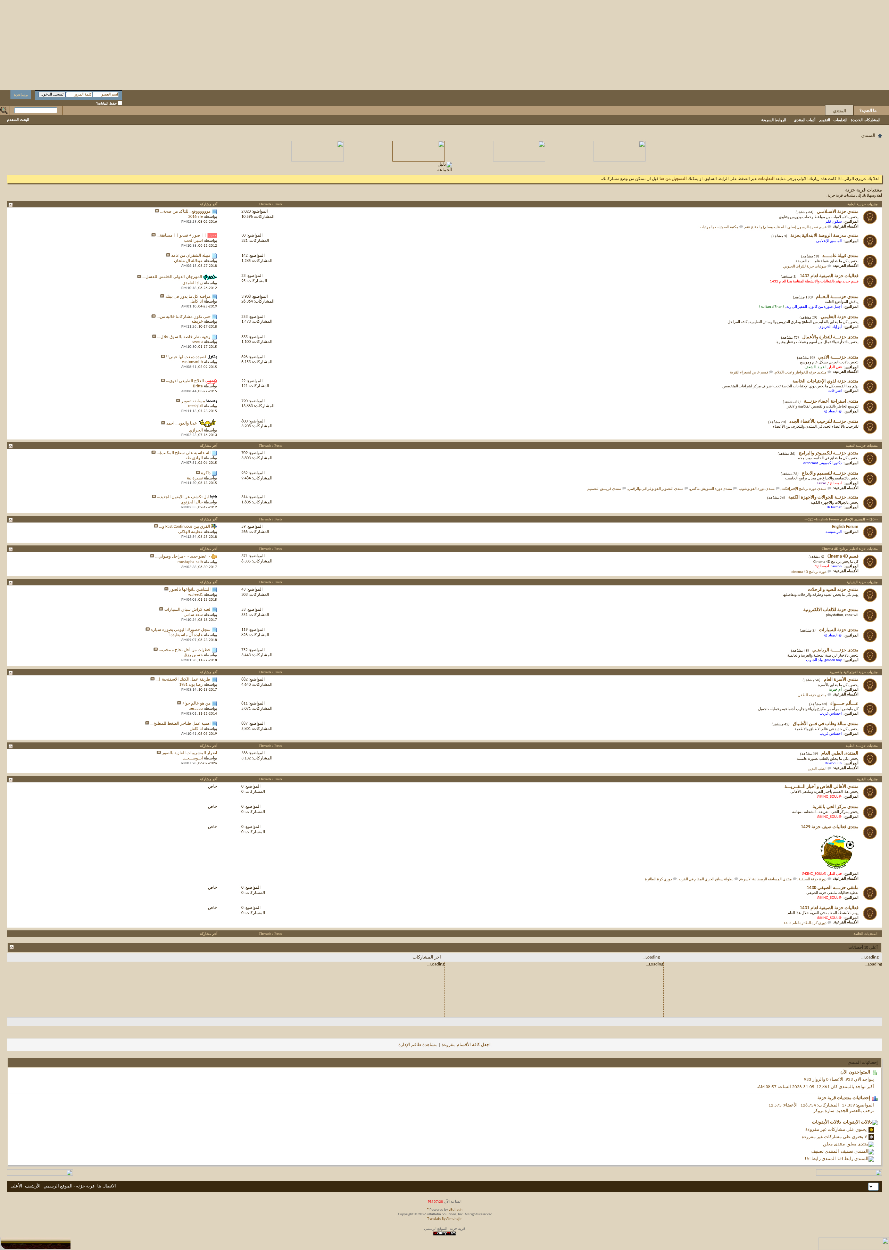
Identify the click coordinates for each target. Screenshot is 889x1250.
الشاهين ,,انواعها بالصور (189, 589)
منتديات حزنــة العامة (862, 204)
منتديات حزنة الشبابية (862, 582)
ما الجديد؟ (867, 110)
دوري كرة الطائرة (658, 879)
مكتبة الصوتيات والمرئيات (719, 227)
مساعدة (21, 94)
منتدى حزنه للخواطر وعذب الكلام (800, 373)
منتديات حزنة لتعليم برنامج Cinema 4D (850, 549)
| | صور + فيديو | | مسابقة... (181, 235)
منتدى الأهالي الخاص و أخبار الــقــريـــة (821, 786)
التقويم (824, 120)
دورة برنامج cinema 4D (808, 572)
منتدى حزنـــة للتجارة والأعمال (830, 337)
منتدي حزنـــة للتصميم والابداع (830, 473)
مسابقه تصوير (193, 401)
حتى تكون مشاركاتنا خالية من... (183, 317)
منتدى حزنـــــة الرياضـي (835, 650)
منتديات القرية (867, 779)
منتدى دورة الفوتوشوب (757, 489)
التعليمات (840, 120)
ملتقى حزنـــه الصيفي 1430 (832, 888)
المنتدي (839, 110)
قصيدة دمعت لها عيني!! (186, 357)
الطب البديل (817, 769)
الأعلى (16, 1186)
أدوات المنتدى (804, 120)
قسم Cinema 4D (843, 556)
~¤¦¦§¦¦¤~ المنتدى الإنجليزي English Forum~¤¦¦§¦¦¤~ (841, 519)
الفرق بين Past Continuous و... (184, 527)
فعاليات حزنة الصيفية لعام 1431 (829, 908)
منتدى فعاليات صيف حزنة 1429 (829, 827)
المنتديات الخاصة (866, 934)
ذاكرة (205, 473)
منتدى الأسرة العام (841, 679)
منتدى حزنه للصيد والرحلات (833, 589)
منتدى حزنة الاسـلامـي (837, 211)
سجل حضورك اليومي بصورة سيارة (180, 630)
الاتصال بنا (106, 1186)
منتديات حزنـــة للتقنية (862, 445)
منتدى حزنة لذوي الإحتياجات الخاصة (825, 381)
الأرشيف (33, 1186)
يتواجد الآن (864, 1079)
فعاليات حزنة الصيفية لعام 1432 (829, 276)
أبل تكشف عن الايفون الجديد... (183, 497)
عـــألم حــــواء (844, 703)
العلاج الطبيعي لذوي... (185, 381)
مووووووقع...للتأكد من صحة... (185, 211)
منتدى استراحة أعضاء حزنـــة (831, 401)
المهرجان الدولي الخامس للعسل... (172, 277)
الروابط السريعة (773, 120)
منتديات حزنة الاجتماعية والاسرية (854, 672)
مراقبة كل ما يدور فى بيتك (187, 297)
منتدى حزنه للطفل (812, 695)
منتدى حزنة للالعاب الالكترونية (830, 610)
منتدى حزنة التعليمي (839, 317)
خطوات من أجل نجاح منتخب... (184, 650)
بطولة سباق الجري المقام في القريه (706, 879)
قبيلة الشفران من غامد (190, 256)
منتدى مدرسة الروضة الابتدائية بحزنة (824, 235)
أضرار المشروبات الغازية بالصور (189, 753)
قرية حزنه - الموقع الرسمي (68, 1186)
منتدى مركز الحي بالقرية (835, 807)
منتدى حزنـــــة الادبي (838, 357)
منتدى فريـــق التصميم (604, 489)
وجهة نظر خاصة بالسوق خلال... (183, 337)
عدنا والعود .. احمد (181, 423)
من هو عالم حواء (196, 703)
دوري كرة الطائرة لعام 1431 (804, 923)
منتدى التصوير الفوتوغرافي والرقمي (655, 489)
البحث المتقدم (18, 119)
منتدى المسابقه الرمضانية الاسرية (766, 879)
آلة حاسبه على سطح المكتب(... (183, 453)
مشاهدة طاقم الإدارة (418, 1045)
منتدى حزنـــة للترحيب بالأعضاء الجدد (823, 421)
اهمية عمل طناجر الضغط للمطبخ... (180, 724)
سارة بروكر (823, 1111)
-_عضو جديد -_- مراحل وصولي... (182, 556)
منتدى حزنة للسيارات (838, 630)
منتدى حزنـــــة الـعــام (837, 297)
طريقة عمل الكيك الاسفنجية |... (183, 679)
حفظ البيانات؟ (107, 103)
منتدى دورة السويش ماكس (711, 489)
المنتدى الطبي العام (839, 753)
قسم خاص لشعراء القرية (749, 373)
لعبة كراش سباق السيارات (187, 610)
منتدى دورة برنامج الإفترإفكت (803, 489)
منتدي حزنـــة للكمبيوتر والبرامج (828, 453)
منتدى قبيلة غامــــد (840, 256)
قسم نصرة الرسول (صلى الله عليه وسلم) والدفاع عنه (785, 227)
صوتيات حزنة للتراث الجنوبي (804, 267)
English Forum (845, 527)
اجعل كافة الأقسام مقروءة (466, 1045)
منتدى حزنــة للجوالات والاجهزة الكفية (823, 497)
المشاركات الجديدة (865, 120)
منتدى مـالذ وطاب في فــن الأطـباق (825, 724)
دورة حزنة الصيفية (812, 879)
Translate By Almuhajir (444, 1219)
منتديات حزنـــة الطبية (862, 746)
